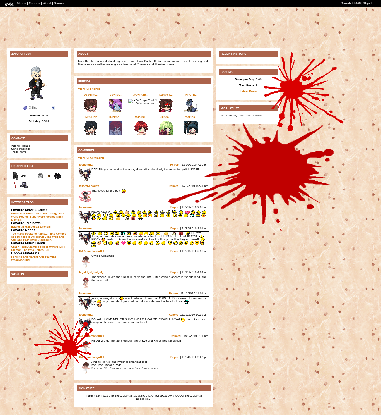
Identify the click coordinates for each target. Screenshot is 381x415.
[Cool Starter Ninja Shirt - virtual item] (40, 179)
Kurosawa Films (22, 213)
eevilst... (116, 94)
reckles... (191, 116)
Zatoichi (45, 226)
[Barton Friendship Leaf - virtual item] (49, 179)
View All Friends (89, 88)
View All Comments (91, 157)
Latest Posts (248, 91)
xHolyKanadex (89, 185)
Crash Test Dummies (25, 246)
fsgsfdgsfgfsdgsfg (91, 272)
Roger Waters (49, 246)
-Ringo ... (166, 116)
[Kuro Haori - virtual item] (57, 179)
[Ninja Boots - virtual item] (24, 188)
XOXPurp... (140, 94)
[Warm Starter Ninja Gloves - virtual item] (24, 179)
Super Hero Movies (43, 216)
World (47, 3)
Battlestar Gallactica (25, 226)
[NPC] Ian (91, 116)
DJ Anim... (91, 94)
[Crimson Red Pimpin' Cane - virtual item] (15, 188)
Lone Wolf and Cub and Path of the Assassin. (37, 238)
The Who (28, 249)
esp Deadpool (20, 236)
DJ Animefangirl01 (91, 250)
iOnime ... (115, 116)
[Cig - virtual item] (32, 179)
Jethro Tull (42, 249)
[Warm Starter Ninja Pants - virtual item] (15, 179)
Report (174, 250)
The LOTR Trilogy (45, 213)
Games (59, 3)
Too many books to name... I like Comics (38, 233)
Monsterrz (86, 164)
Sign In (368, 3)
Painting (50, 256)
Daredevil (37, 236)
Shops (21, 3)
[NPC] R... (191, 94)
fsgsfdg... (141, 116)
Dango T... (166, 94)
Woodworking (20, 259)
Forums (34, 3)
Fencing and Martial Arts (27, 256)
